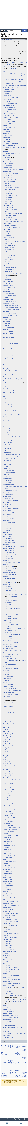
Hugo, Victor (6, 492)
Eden (6, 610)
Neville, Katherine (8, 706)
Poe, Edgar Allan (8, 770)
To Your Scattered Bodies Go (13, 351)
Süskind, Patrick (7, 891)
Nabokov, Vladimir (8, 702)
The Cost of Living (10, 807)
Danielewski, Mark (8, 281)
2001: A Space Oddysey (11, 267)
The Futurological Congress (12, 608)
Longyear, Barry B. (8, 636)
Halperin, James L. (8, 438)
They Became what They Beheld (14, 221)
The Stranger (8, 197)
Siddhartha (8, 482)
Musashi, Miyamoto (8, 692)
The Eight (7, 708)
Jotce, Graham (7, 510)
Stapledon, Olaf (7, 873)
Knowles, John (7, 576)
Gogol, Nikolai (7, 421)
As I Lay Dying (9, 355)
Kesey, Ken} (6, 544)
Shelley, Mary (7, 849)
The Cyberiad (9, 604)
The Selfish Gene (10, 287)
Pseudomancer (9, 39)
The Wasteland (9, 331)
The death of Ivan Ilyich (11, 913)
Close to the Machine (11, 925)
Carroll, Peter (6, 229)
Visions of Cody (9, 540)
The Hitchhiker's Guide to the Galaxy (15, 74)
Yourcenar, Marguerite (9, 1019)
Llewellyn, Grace (7, 632)
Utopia (7, 680)
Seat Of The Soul (9, 1037)
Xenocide (7, 211)
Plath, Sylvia (6, 760)
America (7, 526)
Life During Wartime (10, 861)
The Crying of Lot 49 (10, 774)
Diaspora (7, 323)
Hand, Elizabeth (7, 442)
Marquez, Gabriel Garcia (10, 648)
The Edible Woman (10, 109)
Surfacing (7, 111)
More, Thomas (7, 678)
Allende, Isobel (7, 95)
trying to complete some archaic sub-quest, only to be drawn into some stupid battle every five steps (24, 1054)
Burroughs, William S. (9, 181)
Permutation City (9, 327)
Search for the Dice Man (11, 791)
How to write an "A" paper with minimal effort (4, 1054)
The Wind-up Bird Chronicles (13, 690)
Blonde (7, 726)
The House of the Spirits (11, 97)
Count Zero (8, 403)
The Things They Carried (12, 734)
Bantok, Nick (6, 125)
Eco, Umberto (7, 311)
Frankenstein (8, 851)
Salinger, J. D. (7, 833)
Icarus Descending (17, 450)
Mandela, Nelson (8, 644)
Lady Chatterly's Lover (11, 590)
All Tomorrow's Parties (11, 411)
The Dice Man (9, 787)
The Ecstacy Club (10, 817)
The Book (7, 965)
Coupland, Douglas (8, 277)
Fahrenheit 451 (9, 163)
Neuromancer (9, 401)
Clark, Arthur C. (7, 265)
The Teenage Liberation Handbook (14, 634)
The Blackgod (9, 558)
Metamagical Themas (11, 490)
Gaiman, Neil (6, 381)
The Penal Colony (10, 522)
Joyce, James (7, 514)
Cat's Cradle (8, 943)
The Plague (8, 199)
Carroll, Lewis (7, 223)
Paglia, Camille (7, 742)
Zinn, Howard (7, 1031)
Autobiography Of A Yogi (11, 1017)
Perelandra (8, 616)
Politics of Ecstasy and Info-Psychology (16, 594)
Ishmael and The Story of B (12, 780)
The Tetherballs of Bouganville (13, 624)
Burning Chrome (9, 399)
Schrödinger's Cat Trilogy (12, 995)
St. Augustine (6, 869)
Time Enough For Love (11, 458)
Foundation (8, 101)
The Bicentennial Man (11, 103)
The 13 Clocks (9, 909)
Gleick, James (7, 412)
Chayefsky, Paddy (8, 257)
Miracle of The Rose (10, 391)
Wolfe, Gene (6, 1005)
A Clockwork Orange (10, 179)
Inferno (7, 93)
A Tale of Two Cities (10, 301)
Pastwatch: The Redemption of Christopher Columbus (13, 214)
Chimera (7, 131)
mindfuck (7, 43)
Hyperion (7, 865)
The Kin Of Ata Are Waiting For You (14, 169)
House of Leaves (9, 283)
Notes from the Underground (13, 307)
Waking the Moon (10, 444)
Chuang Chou (7, 261)
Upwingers (8, 319)
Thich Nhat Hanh (8, 899)
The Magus (8, 367)
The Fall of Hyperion (10, 867)
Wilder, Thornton (7, 981)
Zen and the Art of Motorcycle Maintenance (13, 767)
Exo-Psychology (12, 596)
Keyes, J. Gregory (8, 548)
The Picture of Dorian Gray (12, 979)
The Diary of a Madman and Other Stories (14, 423)
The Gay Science (10, 712)
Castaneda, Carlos (8, 239)
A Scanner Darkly (10, 293)
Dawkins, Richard (8, 285)
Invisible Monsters (10, 754)
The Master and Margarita (12, 173)
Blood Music (8, 135)
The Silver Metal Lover (11, 600)
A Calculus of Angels (10, 552)
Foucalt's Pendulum (10, 313)
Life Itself (7, 799)
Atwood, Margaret (8, 105)
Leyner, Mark (7, 620)
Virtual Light (8, 407)
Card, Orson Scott (8, 205)
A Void (7, 758)
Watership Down (9, 89)
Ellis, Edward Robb (8, 337)
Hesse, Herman (7, 478)
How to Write (8, 879)
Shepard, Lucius (7, 859)
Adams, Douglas (7, 71)
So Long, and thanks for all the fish (14, 81)
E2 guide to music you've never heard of (17, 1054)
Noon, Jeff (6, 714)
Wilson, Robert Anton (9, 985)
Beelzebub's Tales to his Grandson (14, 436)
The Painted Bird (9, 586)
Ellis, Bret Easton (8, 333)
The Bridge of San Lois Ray (12, 983)
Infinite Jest (8, 953)
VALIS (6, 297)
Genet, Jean (6, 389)
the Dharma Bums (10, 542)
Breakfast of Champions (11, 941)
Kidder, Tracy (6, 560)
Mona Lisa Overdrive (10, 405)
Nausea (7, 843)
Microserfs (8, 279)
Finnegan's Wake (10, 518)
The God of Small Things (12, 809)
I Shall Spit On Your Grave (12, 933)
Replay (7, 432)
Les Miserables (9, 494)
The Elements (9, 347)
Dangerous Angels (10, 147)
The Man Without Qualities (12, 698)
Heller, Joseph (7, 460)
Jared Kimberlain (12, 582)
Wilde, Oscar (6, 977)
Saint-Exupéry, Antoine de (10, 829)
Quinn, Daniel (7, 778)
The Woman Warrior (10, 574)
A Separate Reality (10, 245)
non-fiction (13, 68)
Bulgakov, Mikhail (8, 171)
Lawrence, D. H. (7, 588)
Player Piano (8, 945)
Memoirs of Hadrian (10, 1025)
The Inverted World (24, 1073)
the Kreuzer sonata (10, 915)
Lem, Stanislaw (7, 602)
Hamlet (7, 847)
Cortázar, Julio (7, 271)
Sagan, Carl (6, 823)
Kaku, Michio (6, 532)
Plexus (7, 672)
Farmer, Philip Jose (8, 349)
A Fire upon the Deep (11, 937)
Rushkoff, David (7, 815)
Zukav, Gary (6, 1035)
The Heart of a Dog (10, 175)
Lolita (6, 704)
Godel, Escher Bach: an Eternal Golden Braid (16, 487)
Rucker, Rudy (7, 811)
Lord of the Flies (9, 428)
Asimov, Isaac (7, 99)
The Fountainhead (10, 784)
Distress (7, 325)
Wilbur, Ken (6, 973)
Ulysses (7, 516)
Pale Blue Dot (9, 825)
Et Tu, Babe (8, 622)
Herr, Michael (6, 474)
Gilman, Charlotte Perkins (10, 393)
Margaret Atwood (11, 1073)
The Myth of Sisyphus (11, 195)
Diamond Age (9, 889)
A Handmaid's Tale (10, 107)
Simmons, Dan (7, 863)
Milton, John (6, 674)
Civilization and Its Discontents (13, 371)
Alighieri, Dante (7, 91)
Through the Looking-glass (12, 227)
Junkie (7, 183)
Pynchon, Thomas (8, 772)
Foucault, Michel (7, 361)
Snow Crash (8, 883)
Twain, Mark (6, 917)
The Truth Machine (10, 440)
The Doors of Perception (11, 500)
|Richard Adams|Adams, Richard (12, 87)
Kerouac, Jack (7, 536)
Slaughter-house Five (11, 949)
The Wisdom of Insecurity (12, 969)
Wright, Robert (7, 1013)
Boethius (5, 151)
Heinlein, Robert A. (8, 452)
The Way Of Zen (9, 971)
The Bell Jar (8, 762)
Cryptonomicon (9, 885)
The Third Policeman (11, 730)
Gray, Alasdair (7, 417)
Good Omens (8, 383)
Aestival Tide (8, 450)
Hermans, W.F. (7, 468)
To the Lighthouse (10, 1011)
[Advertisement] (14, 14)
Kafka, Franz (6, 520)
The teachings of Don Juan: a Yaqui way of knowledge (15, 242)
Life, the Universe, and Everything (14, 79)
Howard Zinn (10, 62)
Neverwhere (8, 385)
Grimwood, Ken (7, 430)
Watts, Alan (6, 963)
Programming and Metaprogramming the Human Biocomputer (11, 1063)
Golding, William (7, 427)
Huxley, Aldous (7, 496)
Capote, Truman (7, 201)
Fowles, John (6, 365)
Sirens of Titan (9, 947)
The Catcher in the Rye (11, 835)
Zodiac (7, 887)
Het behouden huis (10, 470)
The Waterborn (9, 556)
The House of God (10, 855)
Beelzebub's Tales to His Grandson (17, 1069)
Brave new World (9, 498)
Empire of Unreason (10, 554)
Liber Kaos (8, 235)
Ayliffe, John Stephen (9, 113)
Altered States (9, 259)
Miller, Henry (6, 670)
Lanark (7, 418)
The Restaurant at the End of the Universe (14, 76)
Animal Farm (8, 740)
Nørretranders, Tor (8, 720)
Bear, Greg (6, 133)
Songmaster (8, 217)
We (6, 1029)
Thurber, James (7, 907)
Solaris (7, 606)
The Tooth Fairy (9, 512)
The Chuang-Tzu (9, 263)
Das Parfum (8, 893)
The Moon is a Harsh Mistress (13, 456)
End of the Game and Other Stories (14, 273)
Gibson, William (7, 397)
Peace (7, 1007)
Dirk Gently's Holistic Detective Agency (15, 85)
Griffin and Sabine (10, 127)
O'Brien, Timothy (7, 732)
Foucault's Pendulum (17, 1063)
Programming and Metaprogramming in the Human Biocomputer (16, 629)
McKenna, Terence (8, 656)
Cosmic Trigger (9, 993)
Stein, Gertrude (7, 877)
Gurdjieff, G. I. (7, 434)
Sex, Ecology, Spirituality (12, 975)
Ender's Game (9, 207)
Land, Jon (6, 580)
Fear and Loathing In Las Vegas (14, 905)
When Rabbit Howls (10, 255)
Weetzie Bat (21, 147)
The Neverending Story (11, 343)
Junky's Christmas (10, 189)
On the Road (8, 538)
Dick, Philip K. (7, 291)
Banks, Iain (6, 117)
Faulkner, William (8, 353)
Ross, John (6, 801)
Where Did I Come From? (12, 654)
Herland (7, 395)
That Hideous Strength (11, 618)
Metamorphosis (9, 530)
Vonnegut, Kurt (7, 939)
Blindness (7, 839)
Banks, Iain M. (15, 117)
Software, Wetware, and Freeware (14, 813)
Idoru (6, 409)
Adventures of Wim (10, 790)
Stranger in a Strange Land (12, 454)
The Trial (7, 524)
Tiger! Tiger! (8, 139)
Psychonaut (8, 233)
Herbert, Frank (7, 464)
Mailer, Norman (7, 640)
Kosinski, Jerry (7, 584)
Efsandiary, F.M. (7, 317)
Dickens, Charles (8, 299)
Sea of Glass (8, 638)
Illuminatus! (10, 987)
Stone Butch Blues (10, 359)
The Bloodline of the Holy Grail (13, 379)
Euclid (5, 345)
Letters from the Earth (11, 919)
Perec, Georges (7, 756)
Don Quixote (8, 251)
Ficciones (7, 157)
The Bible (7, 929)
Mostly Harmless (9, 83)
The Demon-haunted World (12, 827)
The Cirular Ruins (10, 159)
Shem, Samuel (7, 853)
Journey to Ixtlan (9, 247)
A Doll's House (9, 504)
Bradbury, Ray (7, 161)
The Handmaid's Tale (10, 1069)
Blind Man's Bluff (9, 115)
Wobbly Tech (9, 1003)
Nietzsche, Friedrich (8, 710)
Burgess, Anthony (8, 177)
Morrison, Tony (7, 682)
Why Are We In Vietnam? (12, 642)
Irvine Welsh (6, 955)
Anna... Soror (8, 1021)
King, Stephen (7, 564)
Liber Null (7, 231)
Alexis (6, 1023)
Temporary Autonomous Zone (13, 143)
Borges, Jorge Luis (8, 155)
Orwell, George (7, 736)
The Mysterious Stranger (12, 921)
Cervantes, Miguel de (9, 249)
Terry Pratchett (19, 383)
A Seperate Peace (10, 578)
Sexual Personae (10, 744)
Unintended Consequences (12, 803)
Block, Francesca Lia (9, 145)
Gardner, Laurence (8, 377)
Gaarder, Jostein (7, 373)
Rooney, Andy (7, 793)
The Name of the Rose (11, 315)
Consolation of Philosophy (12, 153)
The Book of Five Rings (11, 694)
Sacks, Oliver (6, 819)
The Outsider (8, 193)
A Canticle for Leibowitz (11, 668)
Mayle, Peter (6, 652)
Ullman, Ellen (7, 923)
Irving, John (6, 506)
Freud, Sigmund (7, 369)
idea (2, 39)
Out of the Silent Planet (11, 614)
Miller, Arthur (6, 666)
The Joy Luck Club (10, 897)
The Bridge (8, 119)
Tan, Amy (5, 895)
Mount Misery (8, 857)
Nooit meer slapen (10, 472)
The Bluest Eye (9, 684)
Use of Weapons (9, 123)
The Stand (8, 570)
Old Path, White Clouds (11, 901)
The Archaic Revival (10, 658)
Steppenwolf (8, 480)
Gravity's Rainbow (10, 776)
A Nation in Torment (10, 339)
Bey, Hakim (6, 141)
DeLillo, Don (6, 289)
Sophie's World (9, 375)
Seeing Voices (9, 821)
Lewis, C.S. (6, 612)
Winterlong (8, 448)
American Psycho (10, 335)
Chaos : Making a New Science (13, 415)
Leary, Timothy (7, 592)
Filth (6, 957)
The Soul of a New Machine (12, 562)
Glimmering (8, 446)
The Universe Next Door (11, 999)
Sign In (24, 30)
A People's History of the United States (15, 1033)
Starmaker (8, 875)
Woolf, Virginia (7, 1009)
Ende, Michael (7, 341)
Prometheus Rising (10, 991)
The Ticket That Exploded (12, 187)
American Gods (9, 387)
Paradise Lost (9, 676)
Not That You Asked (10, 795)
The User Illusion (9, 722)
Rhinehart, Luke (8, 785)
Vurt (6, 716)
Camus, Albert (7, 191)
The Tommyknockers (10, 568)
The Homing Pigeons (16, 1001)
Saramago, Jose (7, 837)
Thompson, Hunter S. (9, 903)
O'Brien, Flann (7, 728)
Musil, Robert (6, 696)
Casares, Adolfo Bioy (9, 237)
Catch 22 (7, 462)
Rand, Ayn (6, 781)
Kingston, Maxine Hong (9, 572)
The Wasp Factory (10, 121)
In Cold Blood (9, 203)
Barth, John (6, 129)
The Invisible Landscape (12, 660)
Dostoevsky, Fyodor (8, 303)
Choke (7, 752)
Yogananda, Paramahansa (10, 1015)
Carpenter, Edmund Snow (10, 219)
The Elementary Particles (17, 1046)
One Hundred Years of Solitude (13, 650)
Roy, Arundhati (7, 805)
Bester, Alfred (6, 137)
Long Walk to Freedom (11, 646)
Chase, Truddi (7, 253)
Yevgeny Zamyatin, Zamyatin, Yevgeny (14, 1027)
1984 (6, 738)
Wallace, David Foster (9, 951)
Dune (6, 466)
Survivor (7, 750)
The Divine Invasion (10, 295)
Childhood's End (9, 269)
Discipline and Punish (11, 363)
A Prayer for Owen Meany (12, 508)
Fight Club (8, 748)
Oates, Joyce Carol (8, 724)
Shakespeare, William (9, 845)
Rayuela (7, 275)
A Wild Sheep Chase (10, 688)
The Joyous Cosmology (11, 967)
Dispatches (8, 476)
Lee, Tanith (6, 598)
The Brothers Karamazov (12, 309)
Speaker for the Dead (11, 209)
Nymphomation (9, 718)
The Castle (8, 528)
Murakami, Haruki (8, 686)
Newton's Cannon (10, 550)
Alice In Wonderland (10, 225)
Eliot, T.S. (5, 329)
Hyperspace (8, 534)
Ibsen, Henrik (6, 502)
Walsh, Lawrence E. (8, 959)
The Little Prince (9, 831)
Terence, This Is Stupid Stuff (4, 1046)
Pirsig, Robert (7, 764)
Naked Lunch (8, 185)
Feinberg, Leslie (7, 357)
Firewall (7, 961)
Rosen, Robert (7, 797)
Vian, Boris (6, 931)
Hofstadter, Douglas (8, 484)
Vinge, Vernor (7, 935)
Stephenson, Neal (8, 881)
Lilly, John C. (6, 626)
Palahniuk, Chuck (8, 746)
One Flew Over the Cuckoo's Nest (14, 546)
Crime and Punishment (11, 305)
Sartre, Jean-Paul (8, 841)
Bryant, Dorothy (7, 167)
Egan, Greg (6, 321)
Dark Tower (10, 566)
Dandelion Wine (9, 165)
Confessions (8, 871)
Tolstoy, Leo (6, 911)
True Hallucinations (10, 664)
